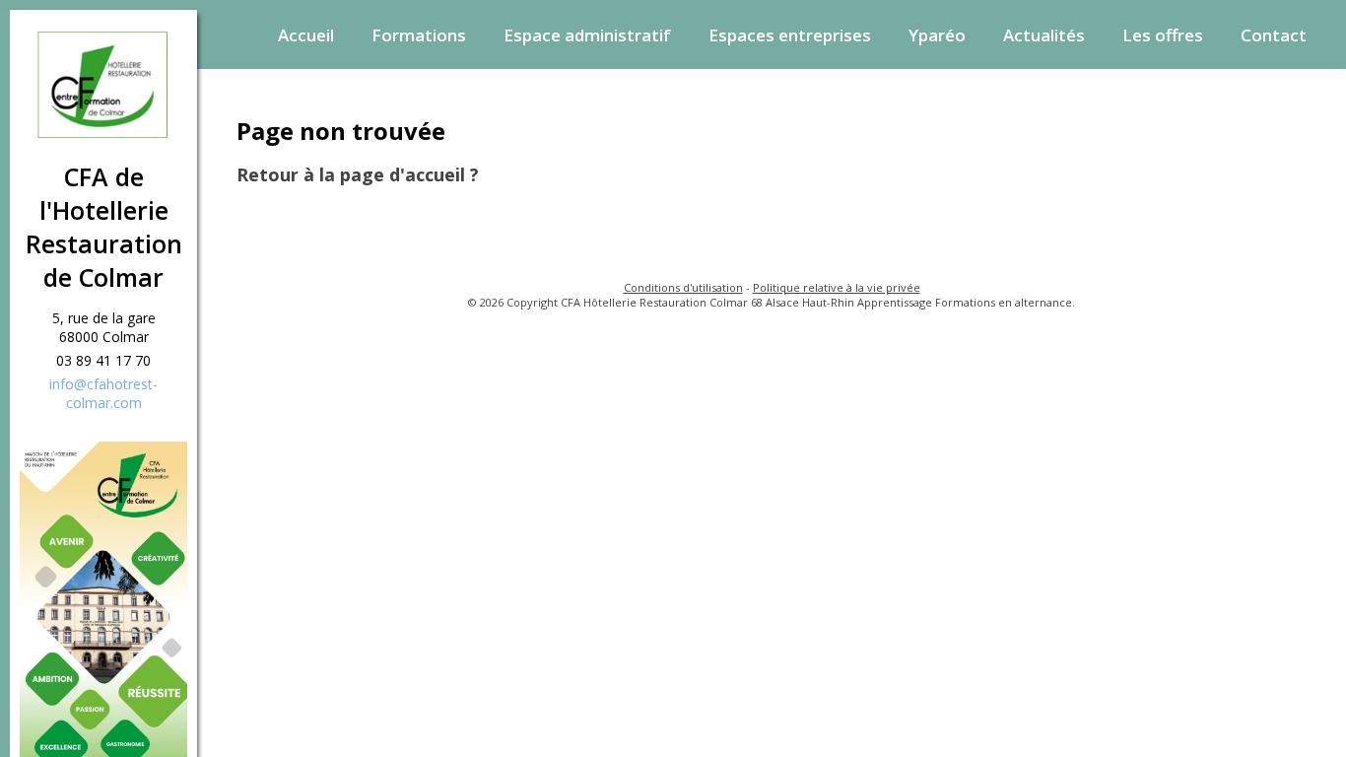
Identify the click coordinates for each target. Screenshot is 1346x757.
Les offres (1162, 35)
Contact (1274, 35)
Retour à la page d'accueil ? (357, 174)
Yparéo (937, 35)
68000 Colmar (104, 336)
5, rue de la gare (104, 318)
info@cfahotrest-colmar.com (103, 393)
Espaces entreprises (789, 35)
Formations (418, 35)
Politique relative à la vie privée (836, 287)
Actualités (1044, 35)
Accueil (306, 35)
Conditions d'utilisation (683, 287)
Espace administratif (587, 35)
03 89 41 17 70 (103, 360)
